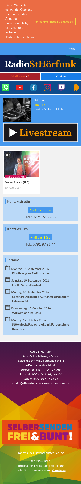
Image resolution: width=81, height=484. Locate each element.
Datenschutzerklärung (49, 452)
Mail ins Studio (40, 210)
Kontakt (61, 76)
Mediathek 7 (20, 76)
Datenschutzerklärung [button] (20, 37)
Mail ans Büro (40, 237)
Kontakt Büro (17, 229)
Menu (72, 48)
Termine (13, 260)
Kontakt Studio (18, 202)
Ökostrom (59, 470)
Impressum (24, 452)
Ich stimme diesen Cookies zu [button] (54, 21)
